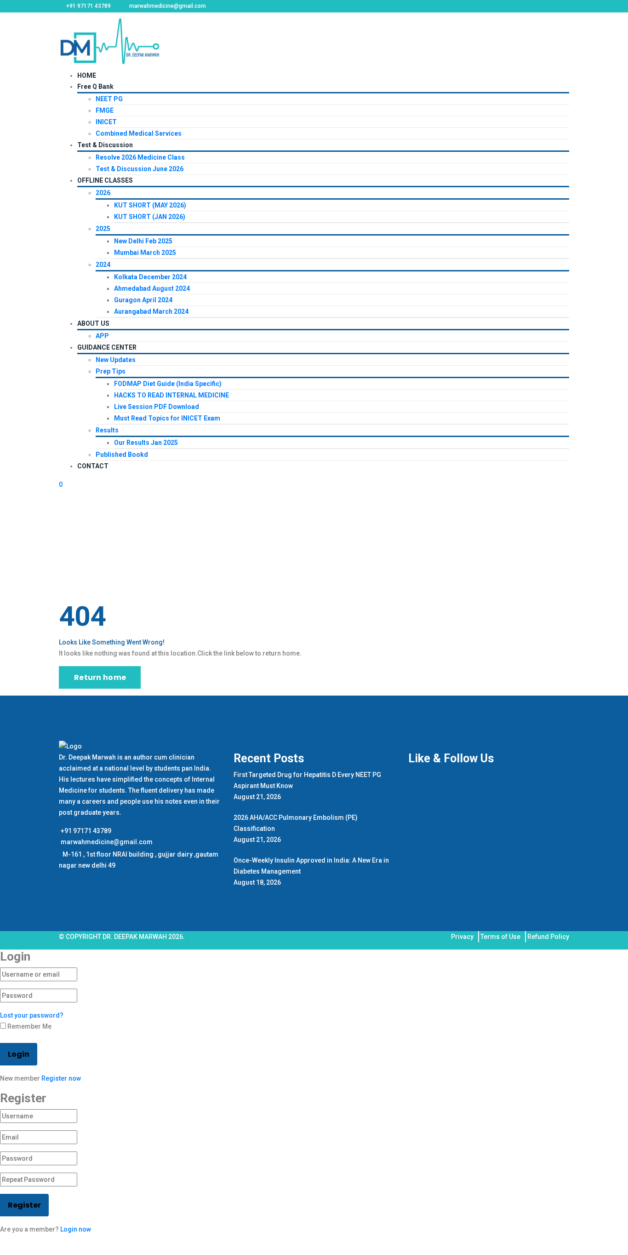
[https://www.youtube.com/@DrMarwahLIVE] (68, 877)
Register (24, 1205)
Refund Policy (548, 936)
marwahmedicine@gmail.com (107, 842)
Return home (100, 677)
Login (18, 1054)
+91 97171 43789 (86, 831)
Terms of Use (500, 936)
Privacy (462, 936)
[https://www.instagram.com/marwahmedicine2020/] (64, 877)
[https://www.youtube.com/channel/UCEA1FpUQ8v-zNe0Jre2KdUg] (73, 877)
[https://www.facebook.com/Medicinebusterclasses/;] (61, 877)
